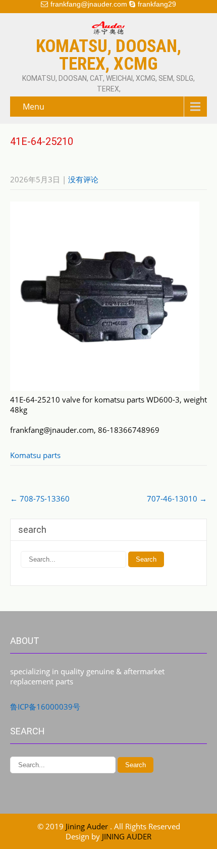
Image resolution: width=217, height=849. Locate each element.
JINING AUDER (126, 836)
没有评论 (83, 179)
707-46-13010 (177, 498)
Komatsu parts (35, 455)
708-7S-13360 (40, 498)
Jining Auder (88, 826)
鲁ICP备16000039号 (45, 707)
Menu (33, 106)
